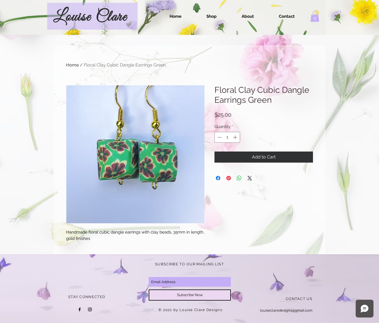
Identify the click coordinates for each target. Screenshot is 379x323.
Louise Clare (90, 17)
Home (72, 65)
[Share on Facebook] (218, 178)
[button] (314, 16)
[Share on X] (249, 178)
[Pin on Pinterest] (228, 178)
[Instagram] (89, 309)
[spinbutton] (227, 137)
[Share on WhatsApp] (239, 178)
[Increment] (235, 137)
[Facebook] (79, 309)
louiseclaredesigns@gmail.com (286, 310)
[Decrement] (219, 137)
